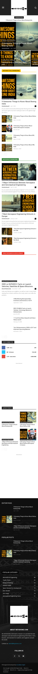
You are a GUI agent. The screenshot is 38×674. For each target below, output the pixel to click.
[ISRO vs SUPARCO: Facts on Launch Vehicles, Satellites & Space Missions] (19, 269)
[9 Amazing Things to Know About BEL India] (7, 138)
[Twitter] (19, 656)
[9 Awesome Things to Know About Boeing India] (19, 36)
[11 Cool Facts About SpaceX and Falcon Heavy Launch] (7, 320)
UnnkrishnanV (5, 106)
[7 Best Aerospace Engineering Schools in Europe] (19, 203)
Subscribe (33, 356)
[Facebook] (14, 656)
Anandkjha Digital (20, 665)
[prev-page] (3, 154)
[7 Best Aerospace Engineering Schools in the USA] (7, 231)
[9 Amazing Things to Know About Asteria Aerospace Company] (7, 128)
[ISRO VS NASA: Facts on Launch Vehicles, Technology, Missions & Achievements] (7, 311)
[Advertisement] (19, 383)
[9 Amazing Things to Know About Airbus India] (15, 59)
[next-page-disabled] (6, 248)
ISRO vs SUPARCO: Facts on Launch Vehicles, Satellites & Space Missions (17, 285)
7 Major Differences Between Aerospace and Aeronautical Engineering (18, 184)
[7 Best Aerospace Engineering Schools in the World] (7, 241)
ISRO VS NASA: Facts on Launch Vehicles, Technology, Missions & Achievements (23, 310)
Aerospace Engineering (7, 179)
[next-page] (6, 154)
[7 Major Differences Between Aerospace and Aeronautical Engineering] (19, 171)
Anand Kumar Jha (6, 288)
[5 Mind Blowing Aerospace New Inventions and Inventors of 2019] (7, 301)
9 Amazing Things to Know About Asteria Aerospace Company (27, 443)
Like (35, 347)
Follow (34, 352)
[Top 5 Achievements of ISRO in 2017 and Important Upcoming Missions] (7, 330)
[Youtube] (23, 656)
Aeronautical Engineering (9, 40)
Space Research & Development (9, 281)
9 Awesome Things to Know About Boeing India (19, 20)
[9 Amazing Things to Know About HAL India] (7, 147)
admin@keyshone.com (15, 643)
